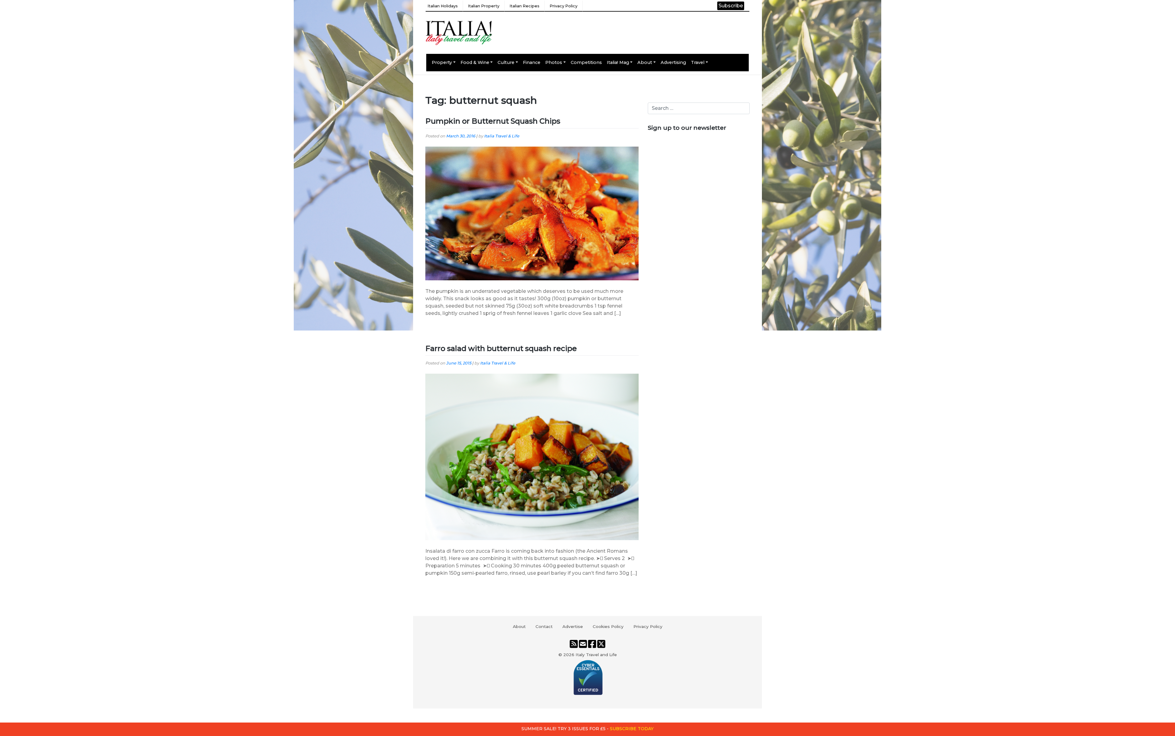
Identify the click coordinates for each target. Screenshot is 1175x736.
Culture (506, 62)
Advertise (572, 626)
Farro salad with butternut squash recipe (501, 348)
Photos (553, 62)
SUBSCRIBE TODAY (632, 728)
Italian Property (483, 6)
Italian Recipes (524, 6)
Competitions (586, 62)
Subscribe (730, 6)
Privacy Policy (563, 6)
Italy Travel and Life (596, 654)
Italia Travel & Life (501, 136)
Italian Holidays (442, 6)
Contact (544, 626)
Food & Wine (475, 62)
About (644, 62)
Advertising (673, 62)
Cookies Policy (608, 626)
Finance (531, 62)
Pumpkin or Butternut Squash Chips (492, 121)
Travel (697, 62)
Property (442, 62)
